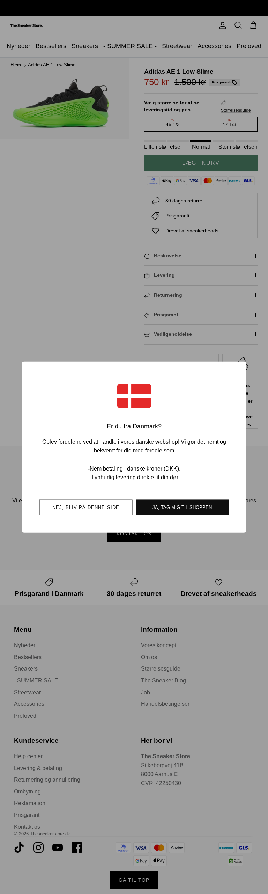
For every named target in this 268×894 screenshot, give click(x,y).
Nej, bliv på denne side (85, 507)
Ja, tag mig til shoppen (182, 507)
